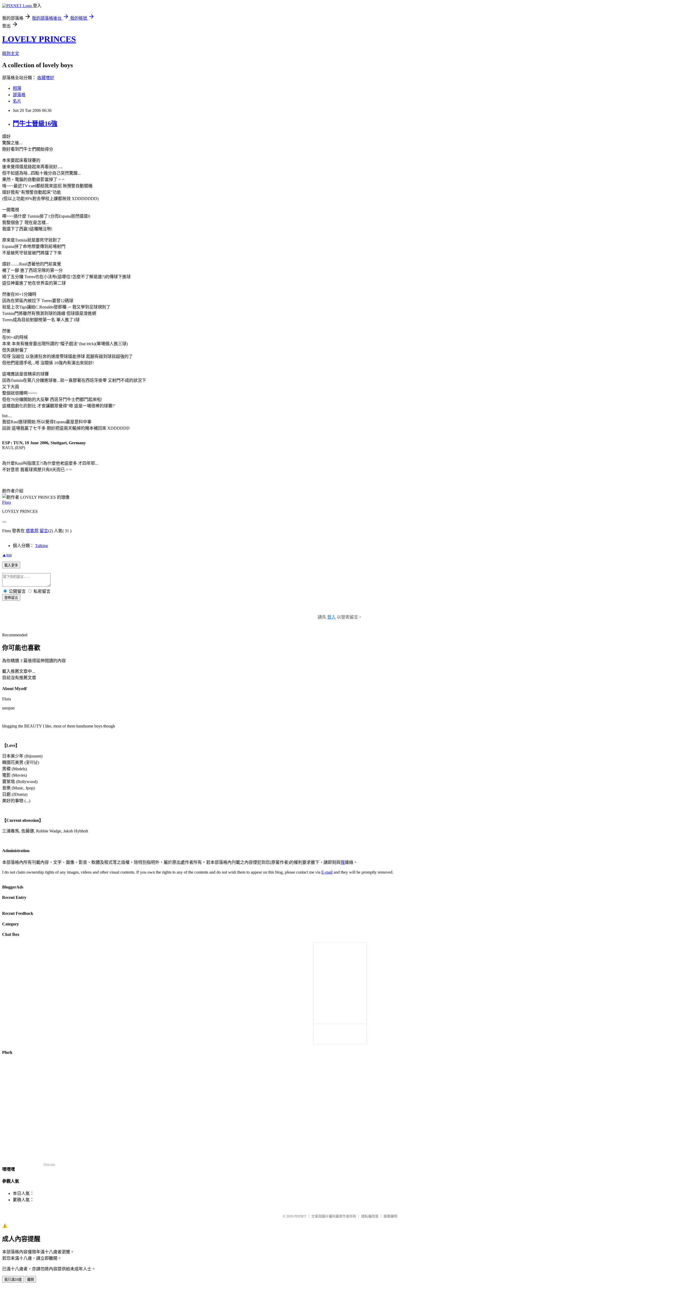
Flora (6, 502)
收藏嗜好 (45, 77)
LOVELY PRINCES (39, 39)
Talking (41, 545)
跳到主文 (10, 53)
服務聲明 (390, 1216)
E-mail (327, 872)
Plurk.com (49, 1164)
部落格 (19, 94)
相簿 (17, 88)
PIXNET (300, 1216)
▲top (7, 555)
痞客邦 (32, 530)
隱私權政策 (370, 1216)
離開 (30, 1279)
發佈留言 (11, 598)
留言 (44, 530)
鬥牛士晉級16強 (35, 123)
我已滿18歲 (13, 1279)
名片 (17, 101)
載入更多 (11, 565)
